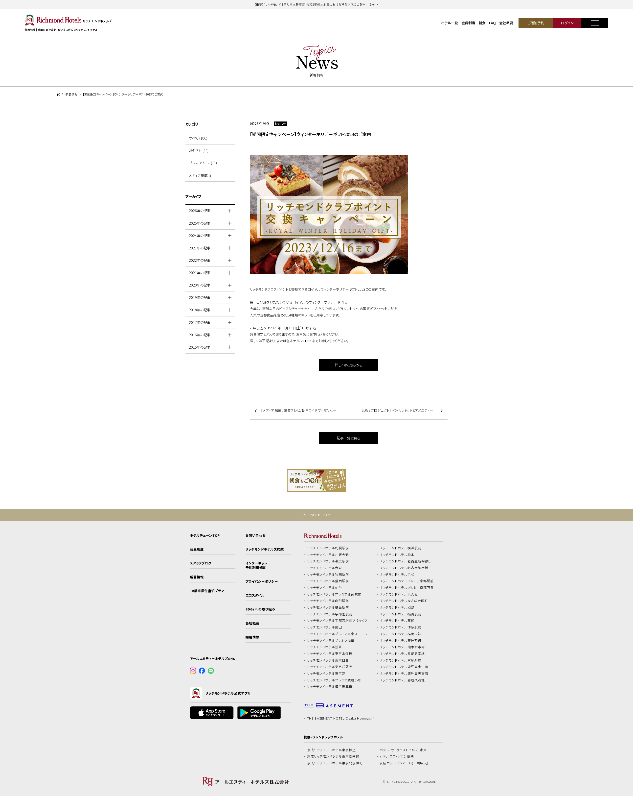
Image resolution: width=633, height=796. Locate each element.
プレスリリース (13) (203, 162)
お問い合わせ (256, 535)
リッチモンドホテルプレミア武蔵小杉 (334, 680)
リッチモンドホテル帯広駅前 (328, 561)
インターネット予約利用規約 (256, 565)
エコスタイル (255, 595)
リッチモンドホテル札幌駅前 (328, 548)
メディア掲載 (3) (200, 175)
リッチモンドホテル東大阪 (399, 594)
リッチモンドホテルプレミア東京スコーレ (337, 634)
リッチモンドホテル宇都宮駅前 (330, 614)
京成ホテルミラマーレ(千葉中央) (404, 763)
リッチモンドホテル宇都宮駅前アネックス (337, 620)
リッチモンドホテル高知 (397, 620)
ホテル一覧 (449, 22)
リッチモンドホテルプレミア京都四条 (407, 587)
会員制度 (468, 22)
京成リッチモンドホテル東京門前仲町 (335, 763)
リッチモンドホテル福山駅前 (401, 614)
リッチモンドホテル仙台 (324, 587)
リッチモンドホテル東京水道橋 (330, 653)
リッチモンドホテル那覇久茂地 (402, 680)
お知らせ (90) (198, 150)
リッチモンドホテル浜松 (397, 574)
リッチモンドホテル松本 (397, 555)
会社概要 (506, 22)
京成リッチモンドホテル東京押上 (331, 750)
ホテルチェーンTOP (205, 535)
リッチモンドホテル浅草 (324, 647)
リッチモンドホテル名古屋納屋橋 (404, 568)
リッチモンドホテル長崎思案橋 (402, 653)
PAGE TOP (320, 515)
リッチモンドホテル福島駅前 (328, 607)
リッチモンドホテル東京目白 (328, 660)
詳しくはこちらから (348, 364)
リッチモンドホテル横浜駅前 (401, 548)
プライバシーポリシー (262, 581)
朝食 (482, 22)
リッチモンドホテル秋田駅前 (328, 574)
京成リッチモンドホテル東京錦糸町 (333, 756)
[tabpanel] (349, 214)
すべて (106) (198, 138)
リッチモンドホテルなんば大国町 (404, 601)
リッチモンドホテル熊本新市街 (402, 647)
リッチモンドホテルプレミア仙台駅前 (334, 594)
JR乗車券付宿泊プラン (207, 591)
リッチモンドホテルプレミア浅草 (331, 640)
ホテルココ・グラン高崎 (397, 756)
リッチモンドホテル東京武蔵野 (330, 667)
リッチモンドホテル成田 (324, 627)
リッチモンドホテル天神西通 (401, 640)
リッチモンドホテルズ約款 (265, 549)
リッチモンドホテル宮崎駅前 (401, 660)
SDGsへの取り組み (260, 609)
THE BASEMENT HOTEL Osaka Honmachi (340, 718)
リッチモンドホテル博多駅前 (401, 627)
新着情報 (197, 577)
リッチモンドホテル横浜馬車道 (330, 686)
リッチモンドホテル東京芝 (326, 673)
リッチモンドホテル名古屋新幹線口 (406, 561)
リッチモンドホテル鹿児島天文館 (404, 673)
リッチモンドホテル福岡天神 (401, 634)
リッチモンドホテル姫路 (397, 607)
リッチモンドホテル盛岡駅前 (328, 581)
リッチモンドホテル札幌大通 (328, 555)
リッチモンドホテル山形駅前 (328, 601)
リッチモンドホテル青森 (324, 568)
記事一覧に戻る (349, 437)
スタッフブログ (200, 563)
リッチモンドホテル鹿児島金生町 (404, 667)
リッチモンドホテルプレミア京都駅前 (407, 581)
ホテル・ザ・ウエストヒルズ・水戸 (403, 750)
